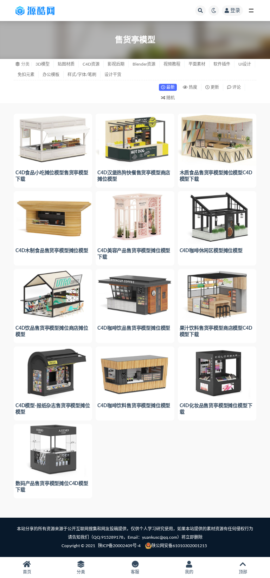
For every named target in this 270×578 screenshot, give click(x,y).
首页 (27, 572)
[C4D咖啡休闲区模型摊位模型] (217, 216)
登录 (235, 10)
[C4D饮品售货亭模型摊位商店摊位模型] (53, 294)
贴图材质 (66, 64)
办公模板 (51, 75)
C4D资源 (91, 64)
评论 (236, 87)
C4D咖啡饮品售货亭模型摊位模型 (133, 328)
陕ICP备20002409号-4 (119, 546)
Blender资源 (144, 64)
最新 (170, 87)
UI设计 (244, 64)
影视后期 (116, 64)
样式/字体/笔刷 (82, 75)
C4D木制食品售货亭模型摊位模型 (51, 250)
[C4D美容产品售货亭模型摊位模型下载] (135, 216)
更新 (214, 87)
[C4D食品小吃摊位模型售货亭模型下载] (53, 139)
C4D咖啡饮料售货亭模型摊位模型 (133, 405)
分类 (81, 572)
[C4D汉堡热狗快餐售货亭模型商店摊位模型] (135, 139)
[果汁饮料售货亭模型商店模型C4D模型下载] (217, 294)
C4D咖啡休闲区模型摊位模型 (211, 250)
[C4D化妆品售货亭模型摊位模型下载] (217, 372)
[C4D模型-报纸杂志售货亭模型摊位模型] (53, 372)
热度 (192, 87)
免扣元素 (26, 75)
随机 (170, 98)
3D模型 (43, 64)
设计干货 (112, 75)
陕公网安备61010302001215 (179, 546)
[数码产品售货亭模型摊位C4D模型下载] (53, 449)
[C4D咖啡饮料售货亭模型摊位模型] (135, 372)
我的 (189, 572)
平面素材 (196, 64)
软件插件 (221, 64)
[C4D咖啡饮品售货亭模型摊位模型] (135, 294)
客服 (135, 572)
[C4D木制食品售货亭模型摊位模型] (53, 216)
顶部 (243, 572)
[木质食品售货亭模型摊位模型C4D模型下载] (217, 139)
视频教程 (171, 64)
